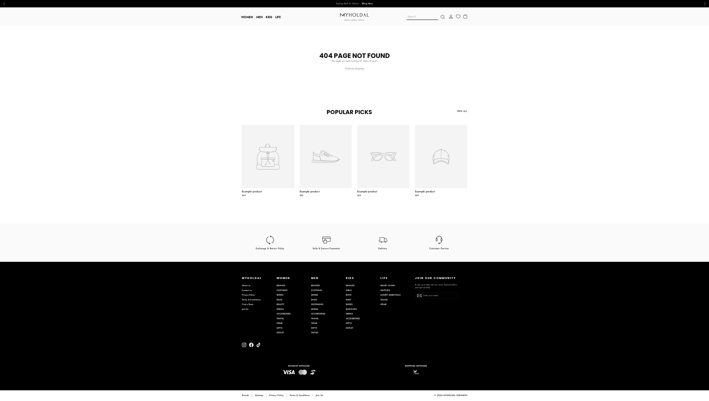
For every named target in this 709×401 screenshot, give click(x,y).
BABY (348, 299)
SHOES (280, 294)
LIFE (278, 17)
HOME (280, 323)
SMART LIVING (387, 285)
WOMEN (247, 17)
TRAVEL (280, 318)
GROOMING (317, 304)
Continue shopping (354, 68)
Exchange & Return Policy (270, 248)
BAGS (279, 299)
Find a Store (248, 304)
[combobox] (422, 17)
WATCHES (385, 290)
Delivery (382, 248)
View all (462, 111)
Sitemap (259, 395)
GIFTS (279, 327)
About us (246, 285)
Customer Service (439, 248)
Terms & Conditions (251, 299)
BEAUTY (281, 304)
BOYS (348, 294)
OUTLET (280, 332)
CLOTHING (282, 290)
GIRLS (349, 290)
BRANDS (281, 285)
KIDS (269, 17)
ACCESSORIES (284, 313)
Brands (245, 395)
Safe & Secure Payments (326, 248)
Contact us (247, 290)
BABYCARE (351, 309)
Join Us (245, 309)
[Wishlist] (458, 16)
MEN (259, 17)
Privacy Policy (248, 294)
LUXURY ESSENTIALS (390, 294)
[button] (4, 4)
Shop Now (367, 3)
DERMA (280, 309)
